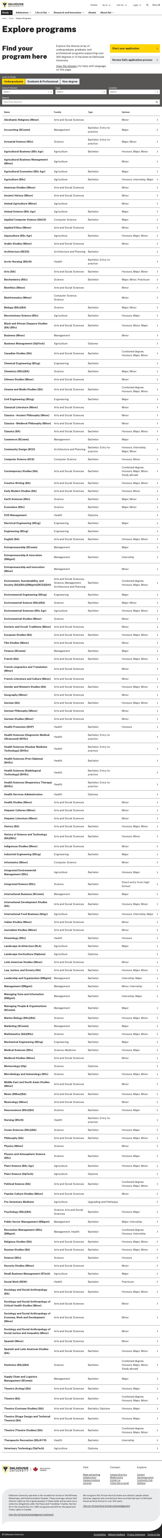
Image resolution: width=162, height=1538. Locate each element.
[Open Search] (147, 5)
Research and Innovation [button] (67, 12)
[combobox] (3, 91)
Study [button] (5, 12)
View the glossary (67, 66)
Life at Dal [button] (41, 12)
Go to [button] (105, 5)
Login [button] (135, 5)
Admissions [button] (22, 12)
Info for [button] (120, 5)
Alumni (92, 12)
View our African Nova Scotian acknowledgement (106, 1506)
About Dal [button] (105, 12)
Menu (155, 5)
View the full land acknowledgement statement (31, 1514)
